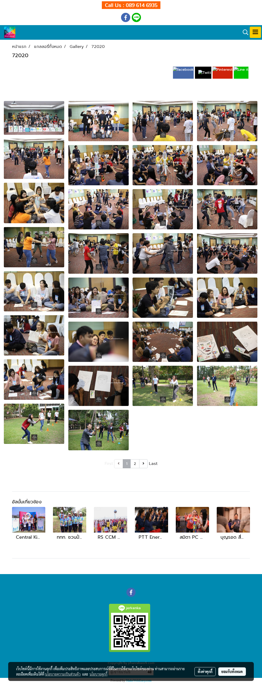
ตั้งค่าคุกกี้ (205, 671)
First (109, 464)
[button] (244, 32)
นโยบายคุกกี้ (98, 674)
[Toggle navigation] (255, 32)
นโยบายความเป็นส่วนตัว (63, 674)
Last (153, 464)
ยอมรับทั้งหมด (232, 671)
